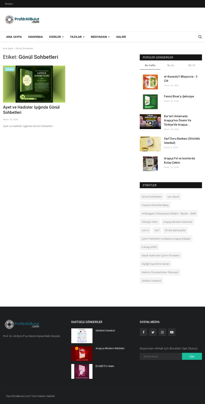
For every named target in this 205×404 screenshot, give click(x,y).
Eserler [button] (55, 37)
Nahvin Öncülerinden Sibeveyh (160, 272)
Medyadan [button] (99, 37)
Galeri (121, 37)
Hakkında (35, 37)
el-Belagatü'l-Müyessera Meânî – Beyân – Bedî (169, 213)
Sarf (157, 230)
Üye (191, 356)
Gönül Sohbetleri (152, 196)
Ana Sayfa (14, 37)
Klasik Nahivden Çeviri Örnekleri (161, 255)
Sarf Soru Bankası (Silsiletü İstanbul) (182, 140)
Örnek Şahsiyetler (175, 230)
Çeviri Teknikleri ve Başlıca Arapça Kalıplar (166, 238)
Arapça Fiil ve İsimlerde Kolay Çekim (179, 160)
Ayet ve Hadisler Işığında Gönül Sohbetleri (31, 110)
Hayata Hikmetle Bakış (155, 205)
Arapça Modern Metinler (177, 222)
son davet (173, 196)
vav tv (145, 230)
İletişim (9, 3)
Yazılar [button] (76, 37)
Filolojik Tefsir (150, 222)
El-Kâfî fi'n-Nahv (104, 366)
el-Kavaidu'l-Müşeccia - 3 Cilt (180, 78)
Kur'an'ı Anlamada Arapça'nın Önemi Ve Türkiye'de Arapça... (177, 120)
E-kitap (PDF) (149, 247)
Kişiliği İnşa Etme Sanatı (155, 264)
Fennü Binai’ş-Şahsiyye (179, 96)
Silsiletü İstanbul (151, 280)
